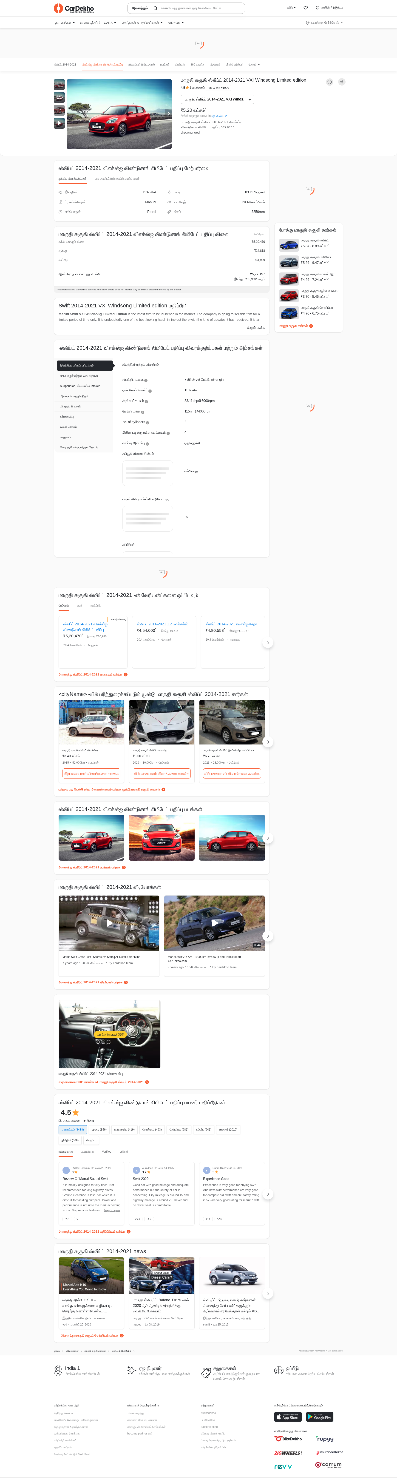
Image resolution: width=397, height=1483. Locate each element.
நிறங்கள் (180, 64)
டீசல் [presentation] (79, 605)
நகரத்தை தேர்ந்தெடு (325, 22)
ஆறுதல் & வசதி (70, 406)
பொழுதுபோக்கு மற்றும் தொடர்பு (79, 447)
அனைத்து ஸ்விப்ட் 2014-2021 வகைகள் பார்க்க (90, 674)
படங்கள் (165, 64)
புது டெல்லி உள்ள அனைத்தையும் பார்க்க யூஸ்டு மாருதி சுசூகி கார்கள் (114, 789)
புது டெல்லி (218, 115)
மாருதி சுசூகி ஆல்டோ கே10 (319, 291)
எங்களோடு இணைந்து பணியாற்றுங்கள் (76, 1420)
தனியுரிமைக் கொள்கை (67, 1433)
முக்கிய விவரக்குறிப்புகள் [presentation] (73, 178)
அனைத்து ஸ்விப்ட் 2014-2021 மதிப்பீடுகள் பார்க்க (92, 1231)
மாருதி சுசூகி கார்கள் (293, 326)
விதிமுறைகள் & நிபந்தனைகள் (71, 1427)
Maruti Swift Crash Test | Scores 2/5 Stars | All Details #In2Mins (101, 957)
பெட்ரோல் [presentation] (64, 605)
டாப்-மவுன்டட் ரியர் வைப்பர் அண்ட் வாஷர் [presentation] (117, 178)
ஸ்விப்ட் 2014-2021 (65, 64)
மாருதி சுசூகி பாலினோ (316, 257)
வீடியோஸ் (215, 64)
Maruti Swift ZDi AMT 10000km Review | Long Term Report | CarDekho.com (205, 959)
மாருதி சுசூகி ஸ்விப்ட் (315, 240)
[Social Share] (342, 82)
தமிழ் (290, 7)
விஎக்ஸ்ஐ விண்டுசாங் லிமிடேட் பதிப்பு (102, 64)
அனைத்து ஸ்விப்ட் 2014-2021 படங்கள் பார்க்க (90, 867)
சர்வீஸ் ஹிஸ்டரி (234, 64)
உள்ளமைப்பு (67, 416)
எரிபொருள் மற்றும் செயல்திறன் (79, 376)
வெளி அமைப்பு (69, 427)
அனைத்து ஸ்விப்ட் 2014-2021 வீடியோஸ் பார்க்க (91, 982)
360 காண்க (197, 64)
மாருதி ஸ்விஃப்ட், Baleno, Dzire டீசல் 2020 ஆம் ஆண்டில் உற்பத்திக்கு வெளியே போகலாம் (161, 1305)
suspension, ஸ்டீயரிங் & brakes (80, 386)
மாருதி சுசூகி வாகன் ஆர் (318, 274)
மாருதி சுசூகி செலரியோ (317, 307)
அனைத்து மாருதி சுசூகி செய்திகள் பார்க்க (90, 1335)
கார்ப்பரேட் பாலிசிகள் (65, 1440)
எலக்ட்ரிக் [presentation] (96, 605)
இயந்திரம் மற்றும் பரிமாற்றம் (77, 365)
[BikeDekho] (288, 1439)
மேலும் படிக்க (256, 327)
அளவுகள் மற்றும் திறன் (74, 396)
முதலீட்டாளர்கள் (63, 1447)
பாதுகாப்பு (66, 437)
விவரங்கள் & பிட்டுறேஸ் (141, 64)
